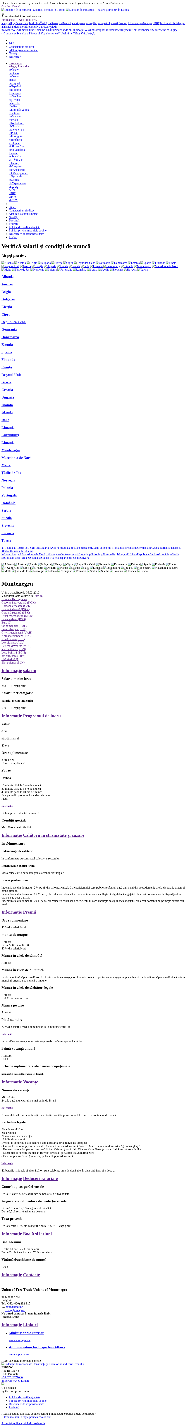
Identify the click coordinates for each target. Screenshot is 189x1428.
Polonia (7, 488)
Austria (7, 284)
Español (104, 23)
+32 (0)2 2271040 (12, 1377)
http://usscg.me (14, 1306)
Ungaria (7, 397)
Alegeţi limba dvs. (26, 19)
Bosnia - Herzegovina (14, 599)
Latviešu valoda (46, 26)
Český (42, 23)
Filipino (75, 29)
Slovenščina (158, 29)
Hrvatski (166, 23)
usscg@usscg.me (15, 1310)
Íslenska (7, 26)
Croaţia (7, 390)
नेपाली (47, 29)
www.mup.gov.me (19, 1340)
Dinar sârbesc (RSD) (13, 619)
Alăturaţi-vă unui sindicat (23, 50)
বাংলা (33, 23)
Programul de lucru (42, 715)
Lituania (8, 427)
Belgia (6, 292)
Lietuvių (30, 26)
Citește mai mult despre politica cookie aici (26, 1417)
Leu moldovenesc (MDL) (16, 645)
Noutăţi (13, 53)
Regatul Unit (11, 375)
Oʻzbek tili (62, 33)
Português (98, 29)
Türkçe (32, 33)
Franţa (6, 367)
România (8, 503)
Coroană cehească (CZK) (16, 605)
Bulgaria (8, 299)
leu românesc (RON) (13, 649)
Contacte (31, 1274)
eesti (114, 23)
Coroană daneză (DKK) (15, 609)
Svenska (20, 33)
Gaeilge (146, 23)
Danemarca (10, 337)
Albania (7, 277)
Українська (46, 33)
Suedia (6, 518)
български (20, 23)
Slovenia (7, 525)
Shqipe (172, 29)
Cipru (6, 314)
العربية (6, 23)
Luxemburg (10, 435)
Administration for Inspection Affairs (37, 1347)
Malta (6, 465)
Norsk (36, 29)
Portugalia (9, 495)
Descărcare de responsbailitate (26, 233)
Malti (26, 29)
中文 (90, 33)
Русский (126, 29)
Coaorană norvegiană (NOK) (18, 602)
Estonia (7, 344)
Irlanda (7, 405)
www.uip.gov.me (19, 1354)
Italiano (18, 26)
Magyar (179, 23)
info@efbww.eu (10, 1380)
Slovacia (7, 533)
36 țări (12, 43)
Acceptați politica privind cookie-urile (23, 1423)
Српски (7, 33)
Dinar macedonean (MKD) (17, 615)
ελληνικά (78, 23)
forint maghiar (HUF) (14, 625)
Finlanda (8, 359)
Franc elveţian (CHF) (13, 629)
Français (134, 23)
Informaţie (11, 670)
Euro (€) (38, 595)
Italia (5, 420)
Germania (9, 329)
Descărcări (15, 56)
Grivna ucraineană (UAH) (16, 632)
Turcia (6, 540)
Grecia (6, 382)
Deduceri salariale (40, 1178)
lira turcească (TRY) (13, 655)
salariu (29, 670)
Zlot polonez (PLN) (13, 662)
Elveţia (6, 307)
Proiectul (14, 223)
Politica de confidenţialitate (24, 227)
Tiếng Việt (78, 33)
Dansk (53, 23)
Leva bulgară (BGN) (13, 652)
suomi (122, 23)
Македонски (11, 29)
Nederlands (60, 29)
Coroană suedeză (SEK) (15, 612)
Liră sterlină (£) (10, 659)
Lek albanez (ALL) (12, 642)
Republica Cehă (13, 322)
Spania (6, 352)
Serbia (6, 510)
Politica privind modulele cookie (28, 230)
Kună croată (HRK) (13, 639)
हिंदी (156, 23)
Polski (86, 29)
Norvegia (8, 480)
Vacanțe (30, 1081)
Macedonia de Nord (16, 458)
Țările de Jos (11, 473)
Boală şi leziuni (37, 1233)
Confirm (6, 6)
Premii (29, 912)
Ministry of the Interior (26, 1333)
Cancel (16, 6)
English (91, 23)
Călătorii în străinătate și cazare (53, 835)
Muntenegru (10, 450)
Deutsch (65, 23)
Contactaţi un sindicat (21, 46)
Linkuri (30, 1324)
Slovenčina (142, 29)
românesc (8, 19)
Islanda (7, 412)
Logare (13, 237)
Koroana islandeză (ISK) (15, 635)
